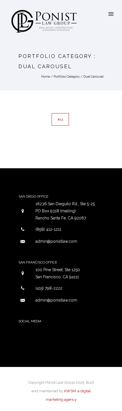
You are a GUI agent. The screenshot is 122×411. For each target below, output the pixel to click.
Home (45, 76)
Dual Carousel (93, 76)
